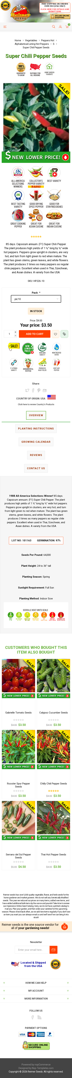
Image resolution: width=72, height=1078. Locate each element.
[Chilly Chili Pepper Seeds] (53, 746)
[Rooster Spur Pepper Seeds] (18, 746)
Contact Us (36, 468)
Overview (36, 415)
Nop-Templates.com (43, 1068)
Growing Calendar (36, 441)
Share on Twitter (27, 390)
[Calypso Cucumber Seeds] (53, 675)
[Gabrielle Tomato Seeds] (18, 675)
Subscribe (53, 950)
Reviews (36, 455)
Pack (35, 292)
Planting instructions (36, 428)
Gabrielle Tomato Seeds (18, 712)
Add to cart (34, 333)
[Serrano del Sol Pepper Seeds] (18, 817)
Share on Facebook (33, 390)
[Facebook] (32, 1017)
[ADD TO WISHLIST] (55, 334)
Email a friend (45, 390)
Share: (36, 383)
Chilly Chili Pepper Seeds (53, 783)
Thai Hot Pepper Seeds (53, 854)
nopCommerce (43, 1064)
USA (43, 398)
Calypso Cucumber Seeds (53, 712)
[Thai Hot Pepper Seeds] (53, 817)
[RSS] (39, 1017)
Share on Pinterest (39, 390)
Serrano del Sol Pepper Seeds (18, 856)
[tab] (36, 415)
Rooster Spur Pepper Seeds (18, 785)
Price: (33, 320)
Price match (64, 334)
